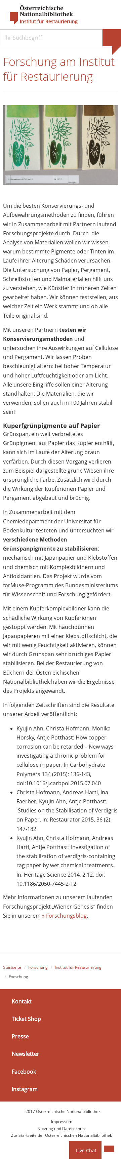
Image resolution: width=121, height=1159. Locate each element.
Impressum (61, 1121)
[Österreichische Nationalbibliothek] (38, 15)
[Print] (109, 1149)
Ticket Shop (26, 1019)
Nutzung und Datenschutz (61, 1128)
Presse (20, 1036)
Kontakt (22, 1001)
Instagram (25, 1089)
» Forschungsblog (64, 915)
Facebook (24, 1071)
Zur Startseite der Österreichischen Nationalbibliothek (61, 1135)
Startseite (12, 967)
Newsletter (25, 1053)
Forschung (38, 967)
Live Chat (86, 1150)
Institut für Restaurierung (49, 21)
